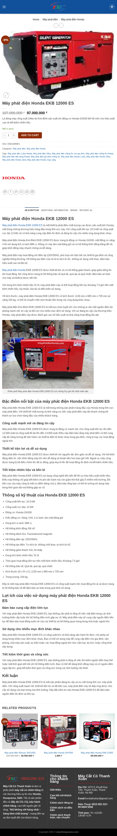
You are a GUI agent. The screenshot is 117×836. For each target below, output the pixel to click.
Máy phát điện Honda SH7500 (58, 752)
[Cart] (112, 6)
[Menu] (4, 7)
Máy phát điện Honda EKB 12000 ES (22, 225)
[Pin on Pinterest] (27, 192)
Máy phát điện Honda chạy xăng (41, 160)
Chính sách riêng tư (61, 802)
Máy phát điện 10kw (42, 153)
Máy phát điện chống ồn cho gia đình (68, 153)
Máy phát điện (50, 19)
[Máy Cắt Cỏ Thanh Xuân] (58, 6)
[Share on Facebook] (10, 192)
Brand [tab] (73, 210)
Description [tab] (32, 210)
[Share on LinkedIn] (32, 192)
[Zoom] (6, 95)
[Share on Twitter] (16, 192)
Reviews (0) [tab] (86, 210)
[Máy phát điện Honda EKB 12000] (97, 731)
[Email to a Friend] (21, 192)
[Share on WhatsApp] (5, 192)
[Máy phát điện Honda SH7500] (58, 731)
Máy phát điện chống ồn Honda (99, 153)
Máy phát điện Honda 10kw (98, 156)
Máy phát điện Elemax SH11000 (20, 752)
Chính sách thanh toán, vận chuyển (60, 816)
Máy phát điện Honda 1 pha (73, 156)
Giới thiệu (55, 789)
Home (36, 19)
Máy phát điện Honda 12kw (14, 160)
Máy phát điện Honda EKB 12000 (97, 752)
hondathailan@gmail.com (99, 798)
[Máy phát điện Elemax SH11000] (20, 731)
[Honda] (13, 178)
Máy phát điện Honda (72, 19)
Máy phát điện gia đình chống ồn (45, 156)
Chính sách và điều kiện (61, 808)
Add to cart (30, 135)
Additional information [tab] (54, 210)
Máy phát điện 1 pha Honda (20, 153)
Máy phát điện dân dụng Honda (16, 156)
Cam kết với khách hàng (60, 796)
